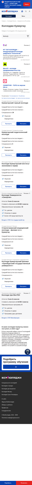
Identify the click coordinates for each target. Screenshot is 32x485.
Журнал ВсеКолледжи (8, 402)
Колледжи (9, 16)
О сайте (4, 399)
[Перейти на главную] (10, 11)
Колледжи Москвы (7, 391)
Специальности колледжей (9, 382)
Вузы (23, 16)
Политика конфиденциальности (10, 417)
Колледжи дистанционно (9, 388)
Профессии (5, 407)
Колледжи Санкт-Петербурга (10, 394)
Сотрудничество (6, 410)
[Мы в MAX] (22, 11)
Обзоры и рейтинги (7, 404)
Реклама (26, 45)
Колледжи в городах (7, 385)
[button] (26, 11)
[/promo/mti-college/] (16, 304)
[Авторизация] (29, 11)
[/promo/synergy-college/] (16, 206)
